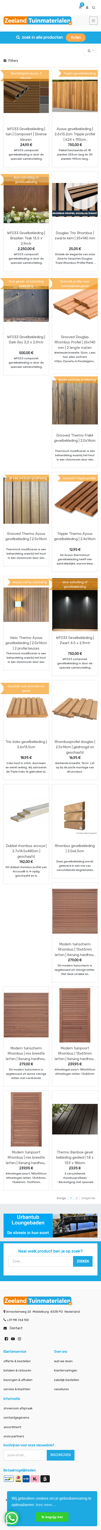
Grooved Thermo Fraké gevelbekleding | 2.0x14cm (75, 438)
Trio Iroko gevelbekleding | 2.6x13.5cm (26, 744)
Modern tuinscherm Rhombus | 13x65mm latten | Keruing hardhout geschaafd (75, 949)
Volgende (88, 1198)
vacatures (61, 1389)
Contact (16, 1328)
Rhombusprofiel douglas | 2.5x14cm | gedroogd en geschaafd (74, 747)
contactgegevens (16, 1417)
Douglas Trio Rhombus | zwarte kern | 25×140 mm (75, 236)
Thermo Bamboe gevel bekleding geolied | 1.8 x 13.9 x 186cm (74, 1157)
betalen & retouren (17, 1370)
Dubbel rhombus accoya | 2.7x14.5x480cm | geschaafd (26, 851)
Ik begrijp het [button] (52, 1517)
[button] (90, 51)
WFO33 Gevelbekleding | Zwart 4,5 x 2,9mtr (75, 640)
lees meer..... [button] (46, 1505)
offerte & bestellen (17, 1361)
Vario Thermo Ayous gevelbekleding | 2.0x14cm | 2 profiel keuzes (26, 643)
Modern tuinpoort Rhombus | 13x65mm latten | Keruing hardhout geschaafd (75, 1053)
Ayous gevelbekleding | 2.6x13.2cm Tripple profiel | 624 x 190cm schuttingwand (74, 134)
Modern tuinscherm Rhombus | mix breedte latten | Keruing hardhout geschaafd (26, 1053)
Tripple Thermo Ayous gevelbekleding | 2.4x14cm (75, 536)
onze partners (14, 1436)
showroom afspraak (18, 1408)
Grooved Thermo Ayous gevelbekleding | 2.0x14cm (26, 536)
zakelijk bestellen (66, 1380)
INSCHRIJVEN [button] (60, 1455)
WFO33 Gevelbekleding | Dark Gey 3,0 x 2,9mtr (26, 340)
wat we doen (63, 1361)
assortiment (12, 1427)
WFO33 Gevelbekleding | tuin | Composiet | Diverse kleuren (26, 134)
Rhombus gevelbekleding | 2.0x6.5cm (75, 848)
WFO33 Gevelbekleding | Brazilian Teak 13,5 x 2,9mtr (26, 238)
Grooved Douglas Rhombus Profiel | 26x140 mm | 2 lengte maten (74, 342)
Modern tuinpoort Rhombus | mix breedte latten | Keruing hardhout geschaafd (26, 1157)
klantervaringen (65, 1370)
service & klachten (17, 1389)
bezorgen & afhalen (18, 1380)
